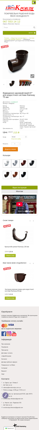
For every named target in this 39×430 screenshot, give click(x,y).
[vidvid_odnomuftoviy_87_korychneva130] (12, 84)
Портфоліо (4, 347)
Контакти (4, 359)
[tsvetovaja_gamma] (25, 83)
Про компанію (5, 344)
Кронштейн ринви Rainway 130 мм (17, 247)
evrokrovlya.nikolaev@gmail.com (13, 398)
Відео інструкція (20, 188)
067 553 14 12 (11, 21)
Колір (4, 137)
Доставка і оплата (6, 353)
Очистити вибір (16, 139)
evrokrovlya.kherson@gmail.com (13, 407)
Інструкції (4, 368)
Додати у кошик (10, 149)
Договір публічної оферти (9, 362)
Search (34, 27)
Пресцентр (4, 350)
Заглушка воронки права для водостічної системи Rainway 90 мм (19, 290)
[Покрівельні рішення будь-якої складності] (19, 8)
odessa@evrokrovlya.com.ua (12, 387)
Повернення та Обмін (8, 365)
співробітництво (6, 356)
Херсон (7, 402)
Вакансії (3, 371)
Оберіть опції (10, 255)
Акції (2, 374)
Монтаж (19, 191)
